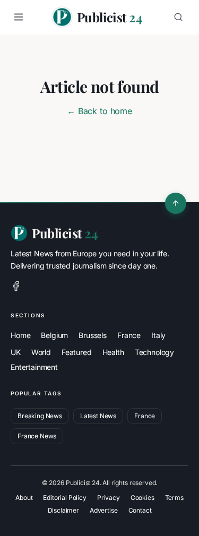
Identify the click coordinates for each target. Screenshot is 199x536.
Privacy (108, 498)
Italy (158, 335)
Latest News (98, 416)
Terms (174, 498)
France (129, 335)
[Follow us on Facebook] (16, 286)
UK (16, 352)
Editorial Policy (64, 498)
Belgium (54, 335)
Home (20, 335)
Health (113, 352)
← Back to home (99, 111)
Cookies (142, 498)
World (41, 352)
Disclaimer (63, 510)
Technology (154, 352)
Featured (77, 352)
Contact (140, 510)
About (23, 498)
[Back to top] (175, 203)
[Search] (178, 17)
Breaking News (40, 416)
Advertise (104, 510)
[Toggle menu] (19, 17)
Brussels (93, 335)
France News (37, 436)
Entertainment (34, 366)
